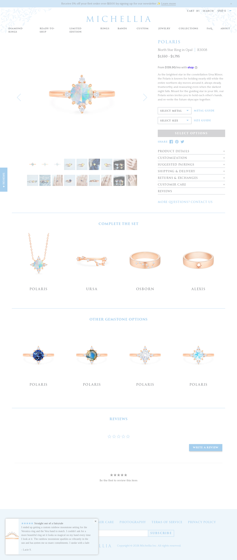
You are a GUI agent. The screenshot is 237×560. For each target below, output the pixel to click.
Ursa (91, 289)
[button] (105, 29)
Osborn (145, 289)
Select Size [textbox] (169, 121)
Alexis (198, 289)
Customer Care (100, 522)
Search (208, 11)
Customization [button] (172, 158)
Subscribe (161, 533)
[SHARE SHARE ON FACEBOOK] (171, 142)
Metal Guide (204, 111)
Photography (132, 522)
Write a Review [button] (205, 447)
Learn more (168, 3)
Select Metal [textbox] (171, 111)
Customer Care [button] (172, 185)
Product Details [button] (173, 151)
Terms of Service (166, 522)
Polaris (38, 289)
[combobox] (222, 10)
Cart (193, 11)
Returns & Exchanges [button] (178, 178)
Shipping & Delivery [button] (176, 171)
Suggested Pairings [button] (176, 165)
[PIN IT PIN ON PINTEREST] (177, 142)
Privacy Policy (202, 522)
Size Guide (202, 120)
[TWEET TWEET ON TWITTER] (182, 142)
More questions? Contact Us (185, 202)
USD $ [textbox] (222, 11)
